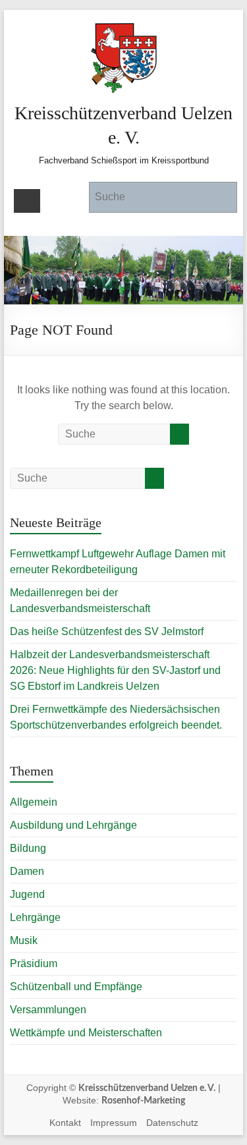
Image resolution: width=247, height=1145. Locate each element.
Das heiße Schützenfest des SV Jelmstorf (107, 631)
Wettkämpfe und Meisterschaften (86, 1032)
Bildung (28, 848)
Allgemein (33, 802)
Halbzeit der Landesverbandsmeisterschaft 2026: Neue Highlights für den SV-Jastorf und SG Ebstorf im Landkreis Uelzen (115, 670)
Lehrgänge (35, 917)
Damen (27, 871)
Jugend (27, 894)
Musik (24, 940)
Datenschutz (172, 1122)
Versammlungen (48, 1009)
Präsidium (33, 963)
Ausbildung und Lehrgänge (73, 825)
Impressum (113, 1122)
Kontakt (65, 1122)
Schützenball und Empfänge (76, 986)
